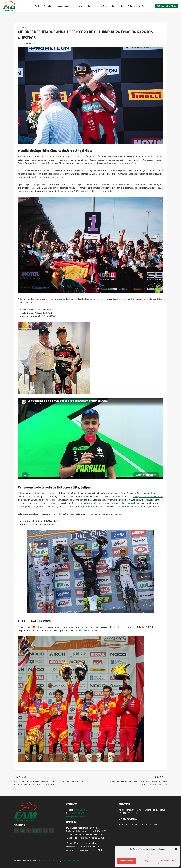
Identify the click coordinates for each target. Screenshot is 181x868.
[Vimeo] (28, 830)
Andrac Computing (51, 860)
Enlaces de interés (136, 6)
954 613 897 (81, 810)
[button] (176, 849)
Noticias (22, 27)
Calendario (48, 6)
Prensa (91, 6)
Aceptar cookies (127, 861)
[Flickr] (16, 830)
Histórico (103, 6)
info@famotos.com (75, 816)
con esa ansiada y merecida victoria (96, 191)
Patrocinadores (118, 6)
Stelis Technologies (70, 860)
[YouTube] (22, 830)
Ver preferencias (168, 861)
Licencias (79, 6)
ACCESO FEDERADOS (166, 6)
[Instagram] (39, 830)
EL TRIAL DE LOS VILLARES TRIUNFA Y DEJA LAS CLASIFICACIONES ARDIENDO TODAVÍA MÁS (135, 781)
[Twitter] (45, 830)
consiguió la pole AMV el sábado (148, 496)
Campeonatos (64, 6)
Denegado (147, 861)
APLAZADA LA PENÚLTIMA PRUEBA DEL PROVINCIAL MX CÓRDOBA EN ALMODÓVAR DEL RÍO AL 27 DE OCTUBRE (48, 781)
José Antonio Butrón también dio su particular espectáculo (109, 503)
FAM (37, 6)
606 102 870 (78, 813)
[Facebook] (51, 830)
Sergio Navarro (85, 627)
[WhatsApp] (34, 830)
